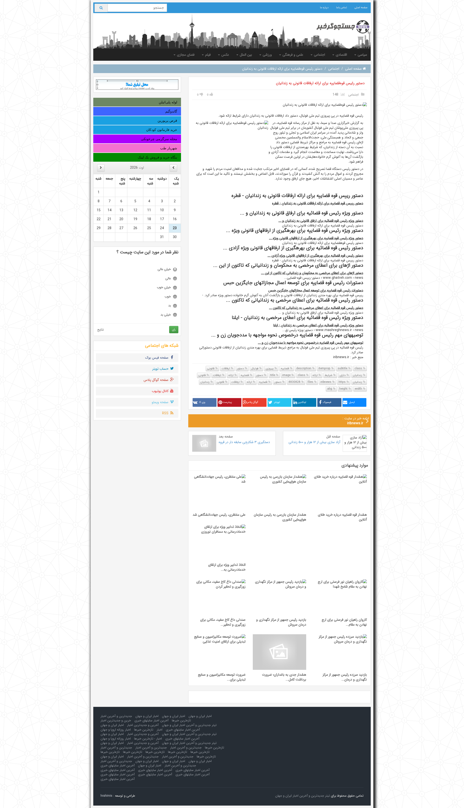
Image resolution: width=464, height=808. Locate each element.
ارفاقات (226, 368)
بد (169, 305)
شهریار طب (168, 148)
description (304, 368)
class (359, 368)
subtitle (343, 368)
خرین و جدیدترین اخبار (116, 720)
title (273, 375)
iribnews (326, 382)
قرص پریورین (167, 120)
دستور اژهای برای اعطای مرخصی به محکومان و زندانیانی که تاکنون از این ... (312, 273)
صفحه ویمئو (160, 402)
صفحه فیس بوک (157, 357)
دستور (241, 368)
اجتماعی (319, 54)
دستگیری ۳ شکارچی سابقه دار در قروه (244, 442)
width (359, 388)
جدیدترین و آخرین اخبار (116, 716)
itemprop (325, 368)
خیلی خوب (164, 287)
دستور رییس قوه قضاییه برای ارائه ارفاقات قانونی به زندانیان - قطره (317, 203)
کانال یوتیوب (160, 391)
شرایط (329, 375)
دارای (343, 375)
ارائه (315, 375)
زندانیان (358, 375)
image (286, 375)
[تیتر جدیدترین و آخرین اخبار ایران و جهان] (339, 26)
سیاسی (362, 54)
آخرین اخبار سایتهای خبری (151, 720)
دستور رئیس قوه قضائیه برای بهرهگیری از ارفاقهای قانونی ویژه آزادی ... (315, 255)
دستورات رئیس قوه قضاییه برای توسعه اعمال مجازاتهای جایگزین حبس (315, 290)
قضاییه (285, 368)
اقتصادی (341, 54)
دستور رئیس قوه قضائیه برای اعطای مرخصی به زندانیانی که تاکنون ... (316, 307)
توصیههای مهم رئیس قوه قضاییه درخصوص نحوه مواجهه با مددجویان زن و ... (310, 342)
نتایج (100, 329)
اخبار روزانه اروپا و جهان (116, 729)
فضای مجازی (185, 54)
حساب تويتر (160, 368)
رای (174, 329)
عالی (168, 278)
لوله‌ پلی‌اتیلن (168, 102)
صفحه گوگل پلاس (156, 380)
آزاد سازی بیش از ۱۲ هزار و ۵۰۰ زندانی (314, 442)
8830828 (295, 382)
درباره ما (324, 8)
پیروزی (270, 368)
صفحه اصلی (361, 8)
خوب (168, 297)
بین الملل (245, 54)
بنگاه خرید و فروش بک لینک (157, 157)
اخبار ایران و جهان (200, 716)
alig (330, 388)
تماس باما (341, 8)
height (343, 388)
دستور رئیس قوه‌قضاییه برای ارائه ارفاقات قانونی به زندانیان (320, 83)
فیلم (207, 54)
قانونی (211, 368)
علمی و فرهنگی (292, 54)
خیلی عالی (164, 269)
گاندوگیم (171, 111)
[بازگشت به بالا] (10, 798)
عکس (224, 54)
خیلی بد (165, 315)
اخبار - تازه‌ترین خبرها (148, 738)
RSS (165, 413)
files (311, 382)
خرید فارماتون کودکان (161, 130)
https (343, 382)
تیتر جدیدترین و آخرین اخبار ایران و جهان (189, 725)
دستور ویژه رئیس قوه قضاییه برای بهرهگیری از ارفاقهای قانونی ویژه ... (316, 238)
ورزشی (267, 54)
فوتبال (255, 368)
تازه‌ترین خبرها (181, 720)
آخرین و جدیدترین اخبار (143, 725)
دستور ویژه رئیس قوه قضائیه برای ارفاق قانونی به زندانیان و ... (320, 220)
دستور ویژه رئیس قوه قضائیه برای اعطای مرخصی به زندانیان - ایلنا (318, 325)
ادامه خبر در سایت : (355, 421)
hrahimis (106, 795)
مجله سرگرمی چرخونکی (159, 139)
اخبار (159, 729)
